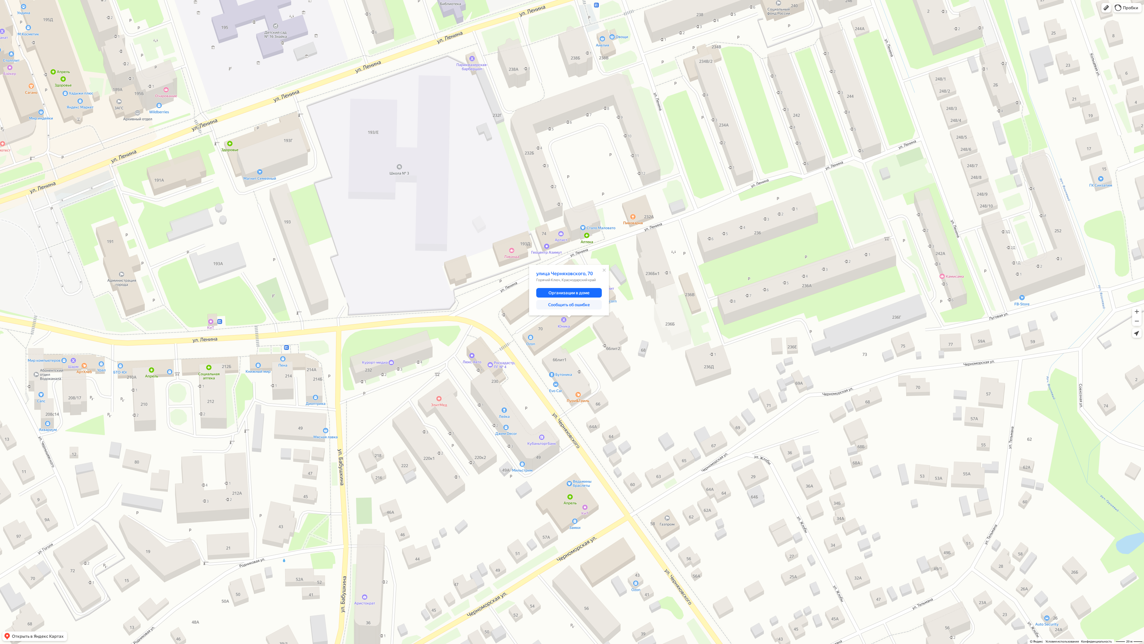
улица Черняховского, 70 (564, 273)
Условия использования (1062, 641)
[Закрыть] (604, 270)
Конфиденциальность (1096, 641)
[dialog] (569, 290)
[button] (1106, 8)
